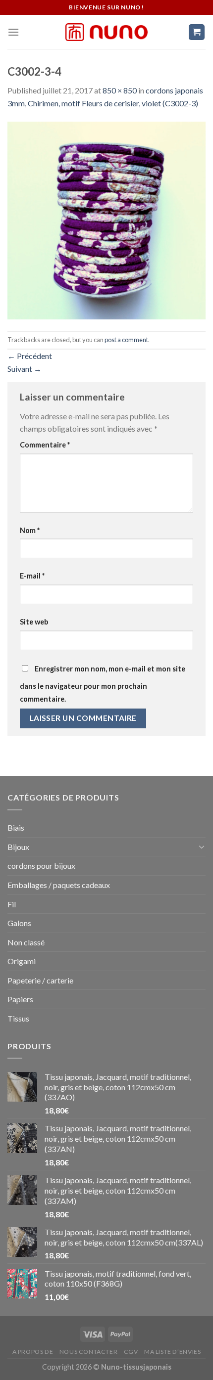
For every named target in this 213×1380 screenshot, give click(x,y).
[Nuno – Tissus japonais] (106, 32)
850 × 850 (120, 90)
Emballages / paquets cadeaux (58, 885)
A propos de (32, 1351)
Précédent (29, 355)
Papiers (20, 999)
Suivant (24, 368)
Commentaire (45, 445)
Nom (30, 530)
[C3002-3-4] (106, 219)
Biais (15, 827)
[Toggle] (202, 846)
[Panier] (197, 32)
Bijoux (18, 846)
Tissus (18, 1018)
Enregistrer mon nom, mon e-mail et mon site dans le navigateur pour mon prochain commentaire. (102, 684)
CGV (131, 1351)
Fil (11, 904)
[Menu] (13, 32)
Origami (21, 961)
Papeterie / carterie (40, 980)
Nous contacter (88, 1351)
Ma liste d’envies (172, 1351)
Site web (34, 622)
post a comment (126, 340)
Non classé (26, 942)
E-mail (32, 576)
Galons (19, 923)
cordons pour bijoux (41, 865)
